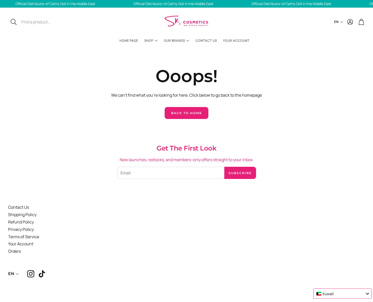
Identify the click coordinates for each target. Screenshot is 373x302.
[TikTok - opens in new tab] (41, 273)
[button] (42, 22)
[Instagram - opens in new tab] (30, 273)
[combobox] (342, 294)
